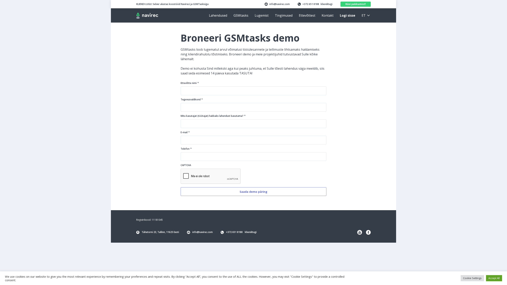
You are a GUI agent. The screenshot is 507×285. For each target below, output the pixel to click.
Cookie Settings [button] (472, 278)
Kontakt (328, 15)
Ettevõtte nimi (190, 83)
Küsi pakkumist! (355, 4)
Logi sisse (347, 15)
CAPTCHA (186, 165)
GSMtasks (240, 15)
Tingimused (284, 15)
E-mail (185, 132)
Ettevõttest (307, 15)
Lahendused (218, 15)
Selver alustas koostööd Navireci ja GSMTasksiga (172, 4)
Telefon (186, 148)
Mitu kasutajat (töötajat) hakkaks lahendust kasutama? (213, 116)
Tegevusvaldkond (192, 99)
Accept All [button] (494, 278)
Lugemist (262, 15)
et (364, 15)
